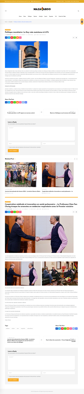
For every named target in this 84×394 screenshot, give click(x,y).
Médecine (7, 328)
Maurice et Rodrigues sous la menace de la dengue (63, 113)
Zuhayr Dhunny (30, 328)
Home (20, 16)
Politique (30, 16)
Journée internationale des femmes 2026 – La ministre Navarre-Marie (22, 191)
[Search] (78, 11)
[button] (75, 159)
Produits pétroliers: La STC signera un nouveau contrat (21, 113)
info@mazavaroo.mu (37, 1)
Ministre (13, 328)
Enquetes (51, 16)
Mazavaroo (51, 391)
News (24, 16)
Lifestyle (41, 16)
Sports (45, 16)
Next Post (72, 111)
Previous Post (12, 111)
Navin (18, 328)
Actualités (10, 21)
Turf (56, 16)
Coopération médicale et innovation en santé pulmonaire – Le (57, 191)
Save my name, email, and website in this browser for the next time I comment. (25, 147)
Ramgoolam (23, 328)
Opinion (35, 16)
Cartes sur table (62, 16)
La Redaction (8, 34)
